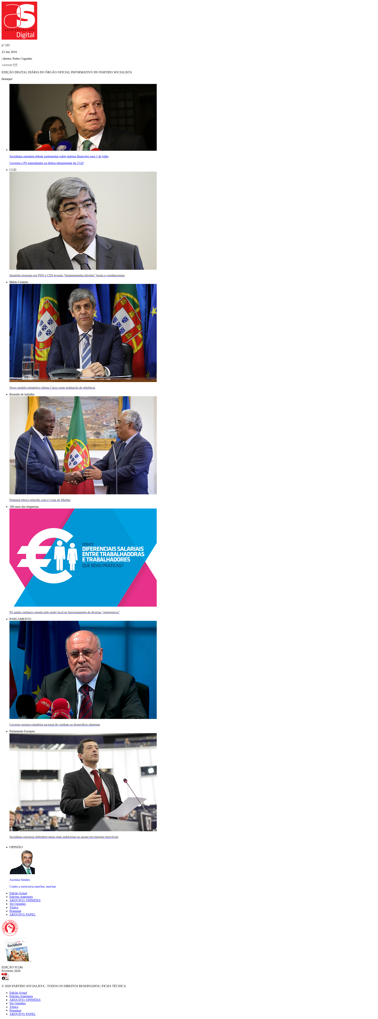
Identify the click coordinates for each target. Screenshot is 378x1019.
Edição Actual (18, 893)
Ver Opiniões (17, 904)
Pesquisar (15, 911)
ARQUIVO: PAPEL (22, 914)
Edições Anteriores (21, 896)
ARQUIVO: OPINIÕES (25, 900)
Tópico (13, 907)
